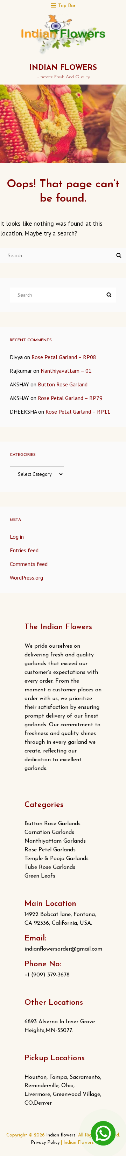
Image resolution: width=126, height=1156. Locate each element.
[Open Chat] (103, 1133)
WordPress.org (26, 577)
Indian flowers (63, 68)
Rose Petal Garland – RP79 (70, 397)
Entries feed (24, 550)
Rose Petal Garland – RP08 (63, 357)
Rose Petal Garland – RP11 (78, 411)
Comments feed (29, 563)
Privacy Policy (45, 1142)
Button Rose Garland (63, 384)
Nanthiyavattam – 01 (66, 370)
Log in (17, 536)
